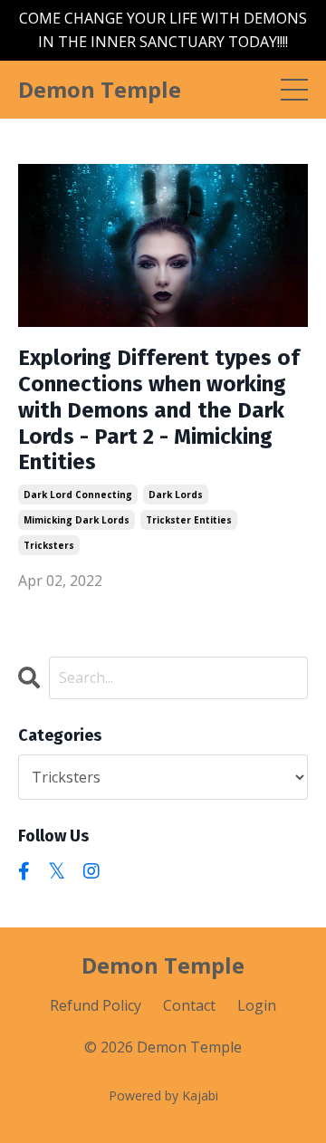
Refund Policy (95, 1005)
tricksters (49, 545)
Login (256, 1005)
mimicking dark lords (76, 520)
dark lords (176, 494)
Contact (189, 1005)
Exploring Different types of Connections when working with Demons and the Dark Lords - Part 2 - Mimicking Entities (159, 410)
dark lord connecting (78, 494)
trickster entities (189, 520)
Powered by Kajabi (163, 1095)
